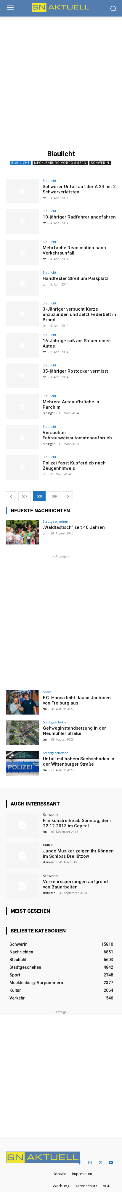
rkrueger (48, 413)
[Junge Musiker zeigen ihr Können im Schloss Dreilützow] (22, 855)
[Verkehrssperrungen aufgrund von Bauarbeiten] (22, 886)
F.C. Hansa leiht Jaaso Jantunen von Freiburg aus (77, 700)
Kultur (48, 845)
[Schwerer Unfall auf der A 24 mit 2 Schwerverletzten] (22, 191)
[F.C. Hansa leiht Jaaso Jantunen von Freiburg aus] (22, 702)
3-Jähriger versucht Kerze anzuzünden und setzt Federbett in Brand (79, 314)
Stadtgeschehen (55, 521)
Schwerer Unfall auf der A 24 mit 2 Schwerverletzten (79, 189)
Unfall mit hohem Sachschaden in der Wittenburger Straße (78, 761)
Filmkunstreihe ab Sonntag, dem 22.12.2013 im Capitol (77, 823)
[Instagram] (90, 1162)
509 (54, 496)
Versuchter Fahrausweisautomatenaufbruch (77, 435)
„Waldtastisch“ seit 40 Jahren (74, 527)
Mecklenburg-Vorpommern (60, 163)
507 (24, 496)
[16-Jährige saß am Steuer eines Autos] (22, 345)
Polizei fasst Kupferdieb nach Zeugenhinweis (74, 465)
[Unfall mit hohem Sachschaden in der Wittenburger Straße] (22, 763)
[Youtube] (111, 1162)
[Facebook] (80, 1162)
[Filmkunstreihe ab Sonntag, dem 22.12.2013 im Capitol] (22, 825)
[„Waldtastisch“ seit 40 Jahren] (22, 532)
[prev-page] (11, 496)
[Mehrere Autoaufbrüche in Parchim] (22, 406)
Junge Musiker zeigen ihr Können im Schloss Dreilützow (78, 853)
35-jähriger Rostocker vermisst (75, 371)
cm (44, 198)
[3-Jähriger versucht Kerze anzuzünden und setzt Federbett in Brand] (22, 313)
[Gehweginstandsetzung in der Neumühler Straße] (22, 732)
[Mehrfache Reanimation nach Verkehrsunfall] (22, 252)
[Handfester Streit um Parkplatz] (22, 283)
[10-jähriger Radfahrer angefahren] (22, 221)
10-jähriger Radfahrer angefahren (79, 217)
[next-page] (68, 496)
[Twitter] (100, 1162)
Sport (47, 691)
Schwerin (100, 163)
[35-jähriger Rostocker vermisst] (22, 375)
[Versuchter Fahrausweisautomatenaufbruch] (22, 437)
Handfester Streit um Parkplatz (75, 278)
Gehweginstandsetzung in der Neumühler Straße (74, 730)
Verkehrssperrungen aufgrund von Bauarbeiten (75, 884)
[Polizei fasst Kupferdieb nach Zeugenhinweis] (22, 467)
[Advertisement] (61, 80)
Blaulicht (20, 163)
